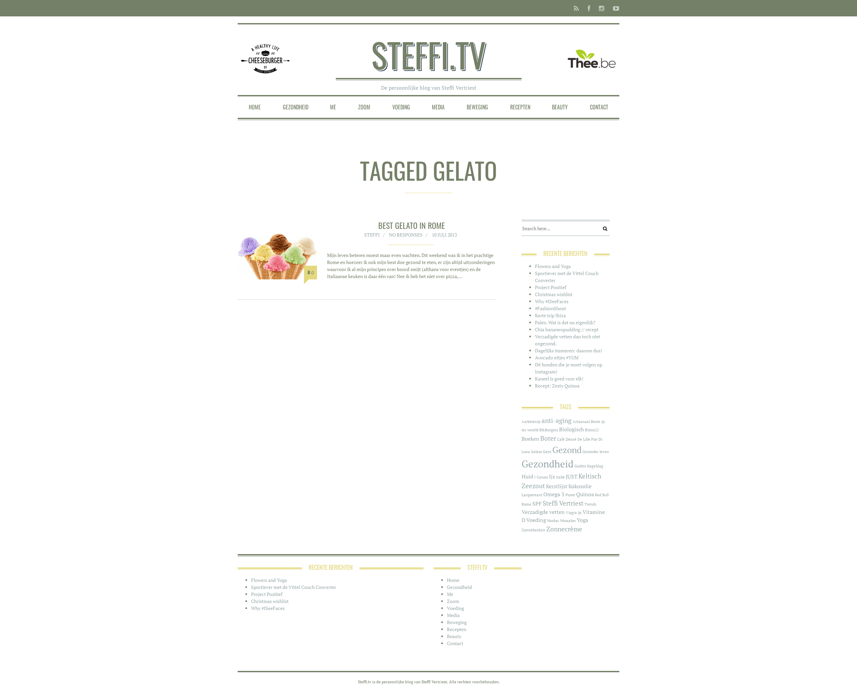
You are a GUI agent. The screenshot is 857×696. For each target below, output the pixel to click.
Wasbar (553, 520)
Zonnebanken (533, 530)
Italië (560, 477)
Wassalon (568, 520)
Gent (547, 451)
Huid (527, 476)
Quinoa (585, 494)
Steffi (372, 235)
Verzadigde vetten (543, 512)
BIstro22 (592, 430)
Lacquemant (532, 495)
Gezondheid (295, 107)
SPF (537, 503)
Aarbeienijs (531, 421)
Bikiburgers (548, 430)
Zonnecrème (564, 529)
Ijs (552, 476)
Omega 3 (553, 494)
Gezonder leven (595, 451)
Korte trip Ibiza (550, 315)
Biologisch (571, 429)
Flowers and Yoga (553, 266)
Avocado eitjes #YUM (556, 357)
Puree (570, 495)
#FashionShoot (550, 308)
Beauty (560, 107)
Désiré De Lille (578, 439)
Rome (526, 504)
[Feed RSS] (576, 8)
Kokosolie (580, 486)
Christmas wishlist (553, 294)
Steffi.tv (428, 54)
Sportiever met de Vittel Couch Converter (293, 587)
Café (561, 439)
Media (438, 107)
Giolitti (580, 466)
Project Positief (550, 287)
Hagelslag (595, 466)
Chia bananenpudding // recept (567, 329)
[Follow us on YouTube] (614, 8)
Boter (548, 438)
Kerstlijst (556, 486)
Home (255, 107)
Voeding (401, 107)
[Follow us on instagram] (601, 8)
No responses (405, 235)
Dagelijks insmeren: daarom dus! (568, 350)
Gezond (566, 450)
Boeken (530, 438)
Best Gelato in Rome (411, 225)
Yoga (582, 520)
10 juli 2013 (444, 235)
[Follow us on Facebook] (588, 8)
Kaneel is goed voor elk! (559, 378)
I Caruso (541, 477)
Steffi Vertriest (563, 503)
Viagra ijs (573, 512)
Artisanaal (581, 421)
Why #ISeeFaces (551, 301)
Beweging (477, 107)
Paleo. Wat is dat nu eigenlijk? (565, 322)
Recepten (520, 107)
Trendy (591, 504)
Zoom (364, 107)
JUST (571, 476)
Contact (599, 107)
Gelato (536, 451)
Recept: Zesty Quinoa (557, 385)
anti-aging (556, 420)
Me (333, 107)
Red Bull (602, 495)
